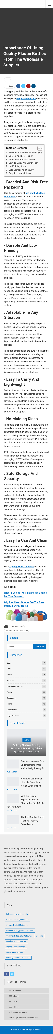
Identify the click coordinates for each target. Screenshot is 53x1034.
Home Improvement (15, 686)
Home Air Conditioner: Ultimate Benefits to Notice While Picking (31, 782)
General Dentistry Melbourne (17, 920)
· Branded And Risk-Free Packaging (25, 152)
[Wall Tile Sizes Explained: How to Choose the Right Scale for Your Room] (13, 798)
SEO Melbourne (15, 991)
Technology (11, 698)
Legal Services (13, 715)
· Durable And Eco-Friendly (20, 156)
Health (9, 675)
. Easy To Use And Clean (19, 173)
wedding (39, 936)
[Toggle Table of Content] (38, 148)
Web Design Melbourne (18, 1012)
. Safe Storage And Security (21, 170)
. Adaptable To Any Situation (21, 159)
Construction (12, 710)
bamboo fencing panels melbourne (19, 931)
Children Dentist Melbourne (17, 925)
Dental (9, 692)
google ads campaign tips (16, 941)
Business (10, 663)
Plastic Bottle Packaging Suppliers (17, 630)
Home (9, 704)
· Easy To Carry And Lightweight (23, 163)
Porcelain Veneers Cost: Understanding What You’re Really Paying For (33, 765)
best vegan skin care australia (18, 958)
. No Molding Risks (17, 166)
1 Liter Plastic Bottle (16, 627)
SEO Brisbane (14, 1007)
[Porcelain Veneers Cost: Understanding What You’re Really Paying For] (13, 764)
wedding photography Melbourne (19, 936)
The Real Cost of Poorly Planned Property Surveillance (33, 821)
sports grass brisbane (14, 952)
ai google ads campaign (15, 947)
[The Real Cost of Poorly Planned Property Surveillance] (13, 819)
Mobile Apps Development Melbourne (23, 1018)
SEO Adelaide (14, 996)
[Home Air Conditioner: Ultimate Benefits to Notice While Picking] (13, 781)
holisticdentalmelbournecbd (17, 914)
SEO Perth (13, 1002)
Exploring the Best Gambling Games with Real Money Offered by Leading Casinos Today (27, 748)
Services (10, 680)
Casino (10, 669)
